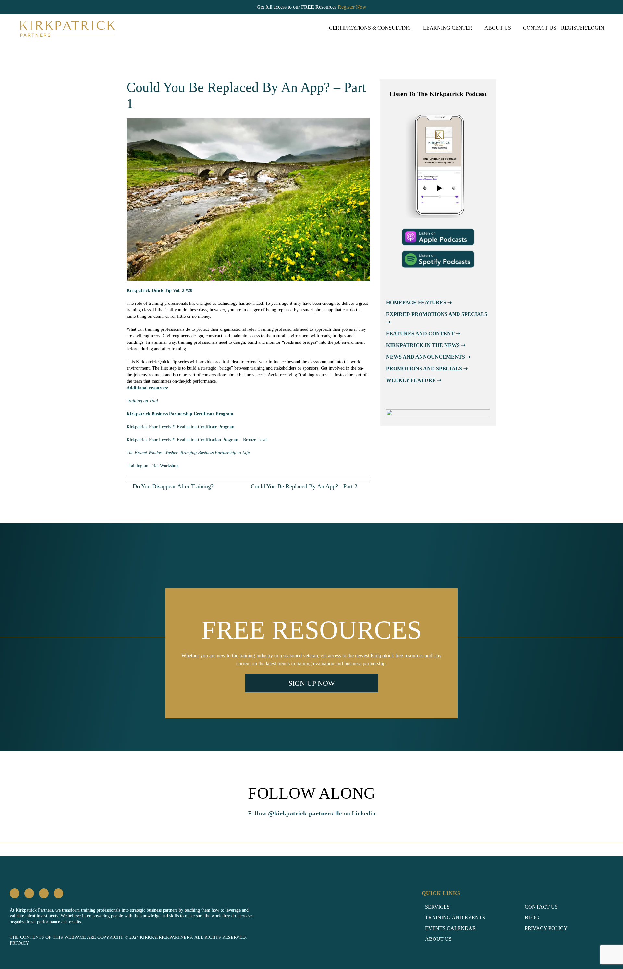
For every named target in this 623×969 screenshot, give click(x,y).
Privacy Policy (546, 928)
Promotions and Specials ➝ (427, 368)
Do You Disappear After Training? (172, 486)
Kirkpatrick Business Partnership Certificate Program (180, 413)
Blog (532, 917)
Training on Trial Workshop (152, 465)
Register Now (352, 7)
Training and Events (455, 917)
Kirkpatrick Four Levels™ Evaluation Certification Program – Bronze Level (197, 439)
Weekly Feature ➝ (413, 380)
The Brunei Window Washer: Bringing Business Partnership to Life (188, 452)
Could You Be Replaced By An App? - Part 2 (305, 486)
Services (437, 907)
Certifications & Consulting (370, 28)
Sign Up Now (311, 683)
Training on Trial (142, 400)
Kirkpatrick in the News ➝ (425, 345)
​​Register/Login (582, 28)
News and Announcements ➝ (428, 357)
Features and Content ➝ (423, 333)
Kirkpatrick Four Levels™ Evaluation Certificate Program (180, 426)
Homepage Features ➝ (419, 302)
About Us (497, 28)
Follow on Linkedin (311, 813)
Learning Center (447, 28)
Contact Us (539, 28)
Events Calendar (450, 928)
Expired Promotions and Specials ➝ (436, 318)
